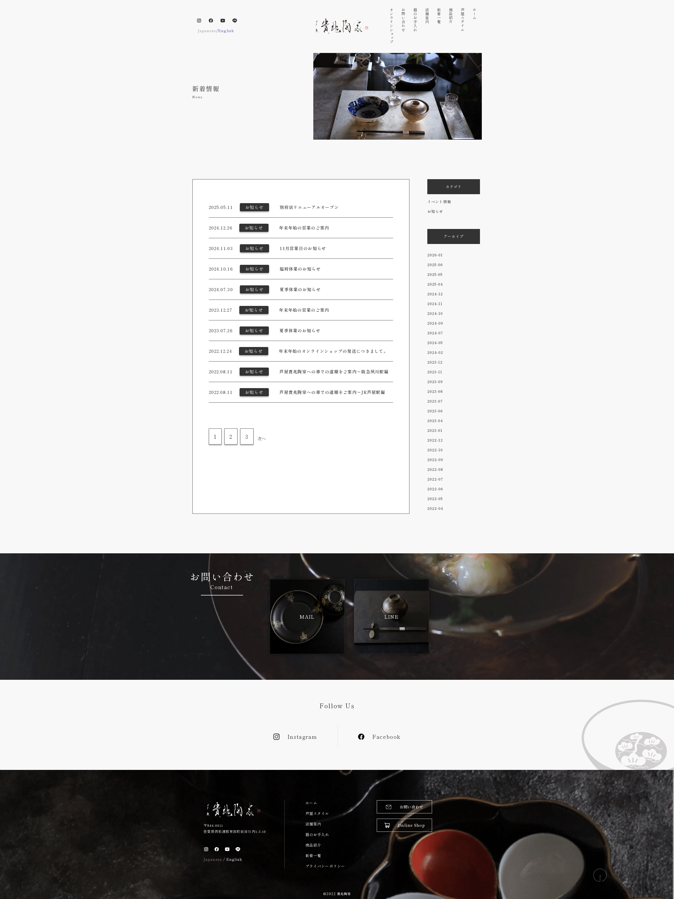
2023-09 (435, 381)
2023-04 (435, 420)
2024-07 (435, 332)
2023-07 (435, 401)
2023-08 (435, 391)
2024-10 (435, 313)
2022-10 (435, 449)
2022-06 (435, 488)
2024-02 (435, 352)
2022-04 (435, 508)
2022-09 (435, 459)
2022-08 (435, 469)
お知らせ (435, 211)
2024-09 (435, 323)
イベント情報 (439, 201)
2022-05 (435, 498)
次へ (261, 438)
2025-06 (435, 264)
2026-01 (435, 254)
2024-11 (435, 303)
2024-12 (435, 293)
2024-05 (435, 342)
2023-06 (435, 410)
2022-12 (435, 440)
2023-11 (434, 371)
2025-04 (435, 284)
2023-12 (435, 362)
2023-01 (435, 430)
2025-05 (435, 274)
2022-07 (435, 479)
